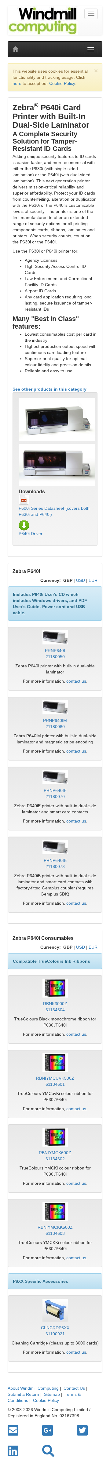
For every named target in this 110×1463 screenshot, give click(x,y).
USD (80, 580)
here (17, 83)
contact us (76, 681)
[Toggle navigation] (91, 14)
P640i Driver (30, 533)
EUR (93, 580)
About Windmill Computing (33, 1388)
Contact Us (74, 1388)
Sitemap (52, 1394)
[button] (48, 1451)
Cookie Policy (62, 83)
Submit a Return (23, 1394)
